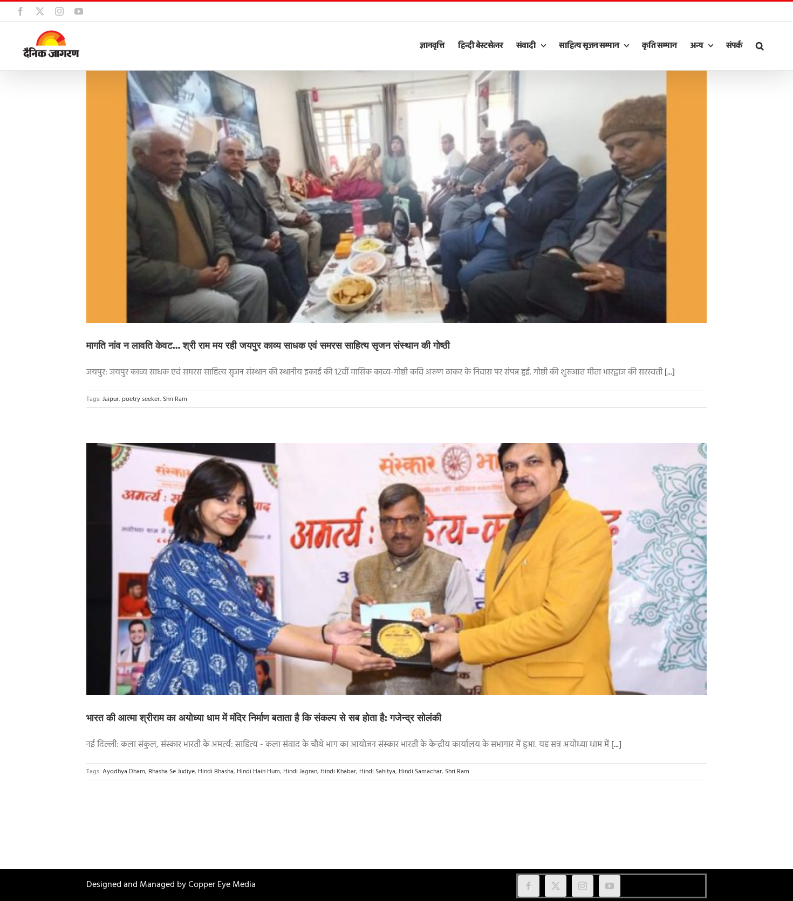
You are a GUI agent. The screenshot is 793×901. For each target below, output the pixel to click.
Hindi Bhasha (216, 771)
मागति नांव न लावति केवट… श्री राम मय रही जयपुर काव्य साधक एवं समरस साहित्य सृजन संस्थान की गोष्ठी (268, 345)
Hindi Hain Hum (258, 771)
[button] (759, 46)
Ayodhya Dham (123, 771)
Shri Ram (175, 399)
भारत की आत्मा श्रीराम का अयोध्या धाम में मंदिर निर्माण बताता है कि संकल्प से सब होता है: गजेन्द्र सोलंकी (263, 718)
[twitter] (555, 886)
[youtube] (609, 886)
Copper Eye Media (222, 885)
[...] (670, 372)
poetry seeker (141, 399)
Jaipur (110, 399)
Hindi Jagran (300, 771)
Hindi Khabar (338, 771)
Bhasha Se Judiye (171, 771)
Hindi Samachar (420, 771)
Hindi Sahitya (377, 771)
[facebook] (528, 886)
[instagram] (582, 886)
